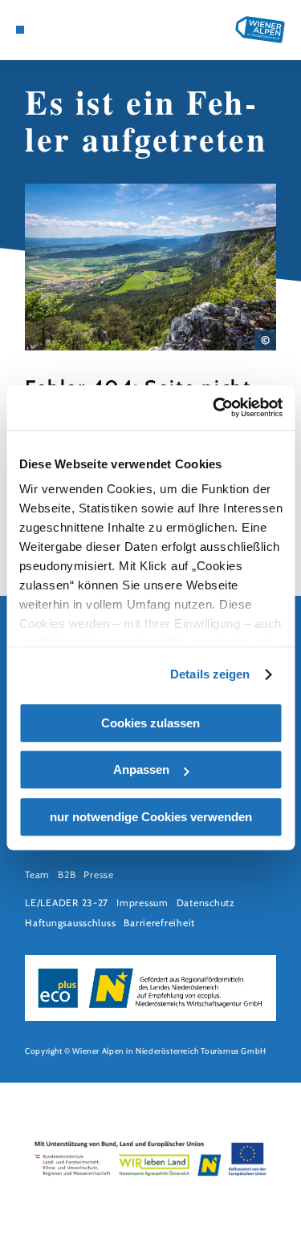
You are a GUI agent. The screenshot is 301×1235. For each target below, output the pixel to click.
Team (37, 875)
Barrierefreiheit (159, 923)
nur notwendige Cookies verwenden (151, 817)
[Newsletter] (56, 30)
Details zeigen (210, 674)
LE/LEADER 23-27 (66, 903)
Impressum (142, 903)
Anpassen (141, 769)
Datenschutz (206, 903)
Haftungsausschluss (70, 923)
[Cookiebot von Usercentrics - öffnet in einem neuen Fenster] (214, 407)
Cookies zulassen (150, 723)
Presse (98, 875)
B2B (66, 875)
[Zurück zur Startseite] (260, 29)
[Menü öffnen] (20, 30)
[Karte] (44, 30)
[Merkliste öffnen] (69, 30)
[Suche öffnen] (81, 30)
